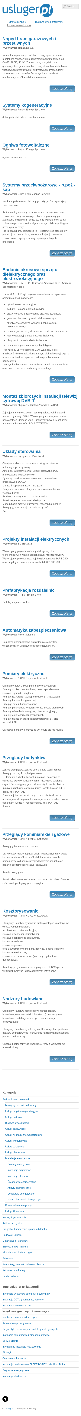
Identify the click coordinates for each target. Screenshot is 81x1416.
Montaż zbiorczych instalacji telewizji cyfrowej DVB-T (40, 398)
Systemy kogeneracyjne (27, 105)
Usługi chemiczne (15, 1152)
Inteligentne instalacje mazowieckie (21, 1346)
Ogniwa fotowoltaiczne (26, 145)
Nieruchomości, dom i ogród (17, 1252)
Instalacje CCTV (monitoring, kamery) (23, 1299)
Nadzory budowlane (23, 998)
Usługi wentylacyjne (16, 1140)
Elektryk (6, 1352)
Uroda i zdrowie (10, 1276)
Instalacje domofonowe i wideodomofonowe (26, 1335)
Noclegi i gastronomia (14, 1217)
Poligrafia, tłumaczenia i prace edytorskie (24, 1229)
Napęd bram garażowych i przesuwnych (29, 41)
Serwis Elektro (10, 1340)
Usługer (9, 1408)
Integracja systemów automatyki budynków (26, 1293)
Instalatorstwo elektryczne (16, 1305)
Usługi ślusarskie (14, 1211)
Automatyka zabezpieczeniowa (34, 630)
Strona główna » (17, 21)
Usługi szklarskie (14, 1146)
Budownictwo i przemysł (15, 1099)
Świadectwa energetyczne (22, 1182)
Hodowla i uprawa (11, 1234)
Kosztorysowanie (20, 911)
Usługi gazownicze (15, 1128)
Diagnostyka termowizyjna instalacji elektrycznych (29, 1329)
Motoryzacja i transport (15, 1240)
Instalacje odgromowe (19, 1170)
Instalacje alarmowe (18, 1176)
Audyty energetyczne (19, 1187)
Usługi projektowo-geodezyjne (21, 1111)
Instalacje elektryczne (14, 1376)
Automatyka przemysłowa (16, 1323)
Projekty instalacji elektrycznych (35, 539)
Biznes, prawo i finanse (15, 1246)
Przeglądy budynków (24, 757)
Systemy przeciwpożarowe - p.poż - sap (38, 187)
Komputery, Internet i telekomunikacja (23, 1264)
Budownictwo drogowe (17, 1123)
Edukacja (7, 1258)
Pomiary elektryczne (23, 673)
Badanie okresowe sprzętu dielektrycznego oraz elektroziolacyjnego (29, 274)
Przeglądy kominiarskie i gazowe (36, 834)
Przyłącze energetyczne (15, 1370)
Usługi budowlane (14, 1117)
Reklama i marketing (13, 1270)
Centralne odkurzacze (14, 1358)
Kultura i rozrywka (12, 1223)
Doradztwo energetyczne (21, 1193)
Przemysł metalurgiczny (18, 1205)
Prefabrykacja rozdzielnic (28, 590)
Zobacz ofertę (62, 89)
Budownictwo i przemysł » (49, 21)
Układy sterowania (21, 451)
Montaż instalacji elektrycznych (25, 1199)
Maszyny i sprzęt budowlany (20, 1105)
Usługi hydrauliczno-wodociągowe (23, 1134)
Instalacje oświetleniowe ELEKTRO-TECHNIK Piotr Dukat (34, 1364)
